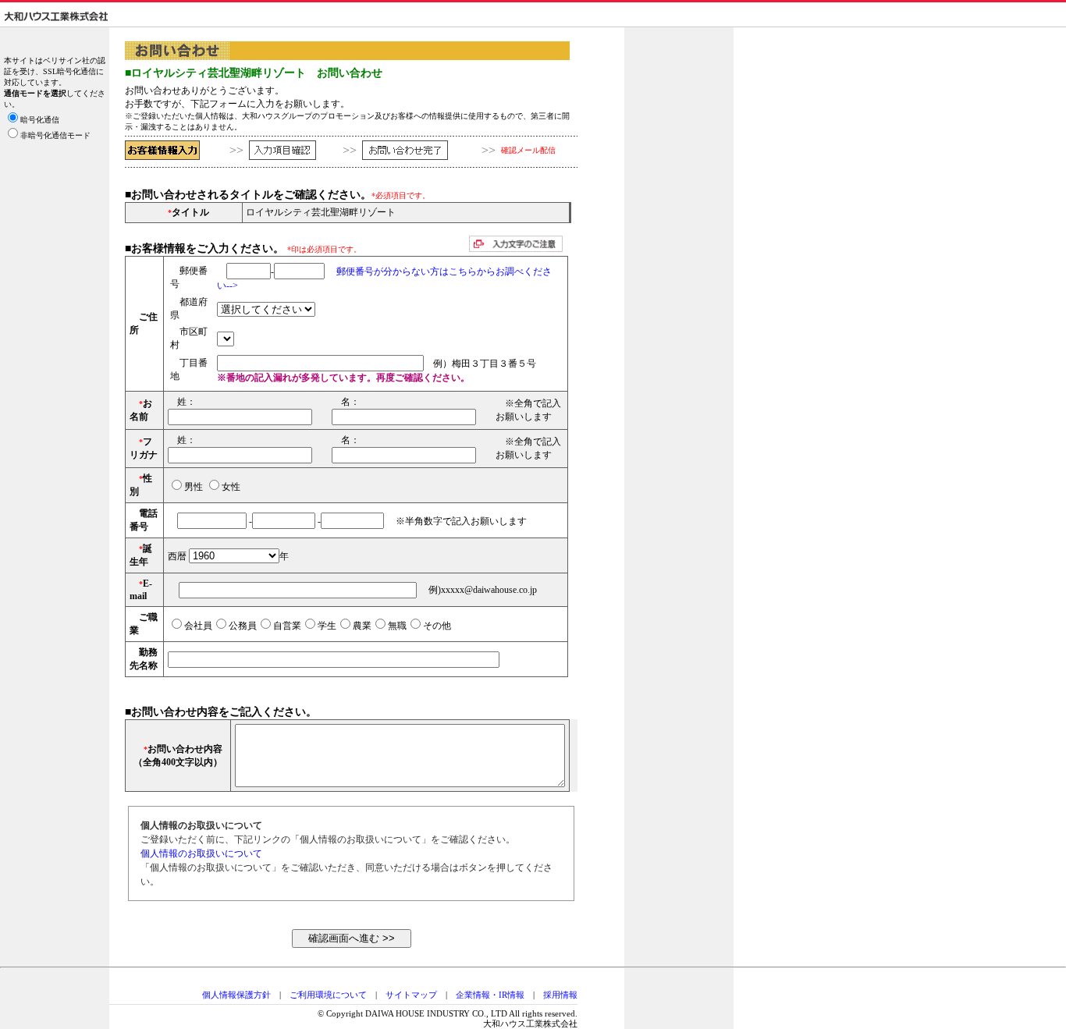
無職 (397, 625)
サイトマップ (411, 994)
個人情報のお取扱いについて (201, 853)
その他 (437, 625)
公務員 (243, 625)
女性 (231, 486)
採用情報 (560, 994)
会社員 (198, 625)
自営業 (287, 625)
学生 (327, 625)
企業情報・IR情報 (490, 994)
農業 (362, 625)
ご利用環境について (328, 994)
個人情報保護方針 (236, 994)
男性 (193, 486)
